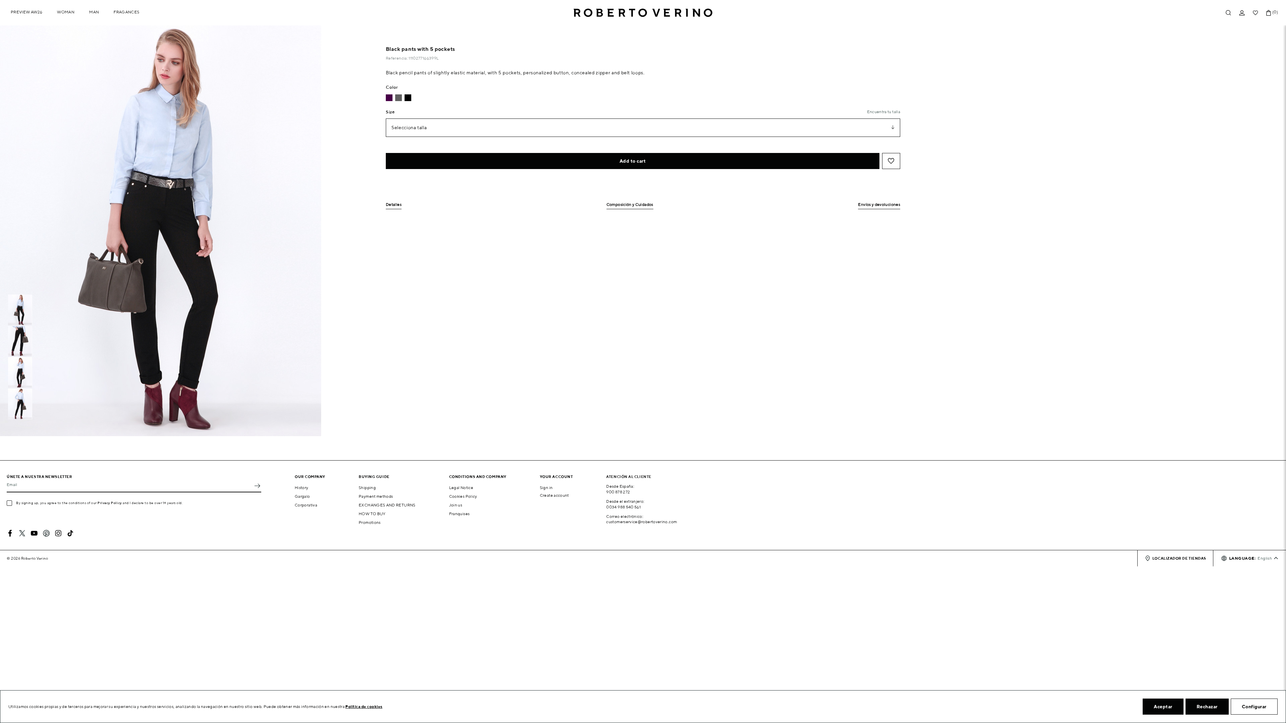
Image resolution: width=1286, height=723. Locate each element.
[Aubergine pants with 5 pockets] (389, 97)
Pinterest (46, 533)
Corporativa (306, 504)
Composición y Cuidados (629, 205)
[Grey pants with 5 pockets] (398, 97)
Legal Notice (461, 487)
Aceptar (1163, 706)
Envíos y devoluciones (879, 205)
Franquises (459, 513)
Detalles (394, 205)
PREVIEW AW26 (26, 11)
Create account (554, 495)
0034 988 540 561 (623, 506)
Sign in (546, 487)
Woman (65, 11)
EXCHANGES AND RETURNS (387, 504)
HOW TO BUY (372, 513)
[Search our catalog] (1228, 13)
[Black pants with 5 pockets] (408, 97)
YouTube (34, 533)
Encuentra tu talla (883, 111)
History (301, 487)
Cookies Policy (463, 496)
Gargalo (302, 496)
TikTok (70, 533)
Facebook (10, 533)
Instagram (58, 533)
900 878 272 (618, 491)
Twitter (22, 533)
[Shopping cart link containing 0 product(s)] (1268, 13)
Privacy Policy (109, 503)
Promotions (370, 522)
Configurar (1254, 706)
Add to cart (633, 161)
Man (94, 11)
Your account (556, 476)
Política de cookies (363, 706)
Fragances (126, 11)
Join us (455, 504)
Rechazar (1207, 706)
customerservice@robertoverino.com (641, 521)
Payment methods (376, 496)
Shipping (367, 487)
